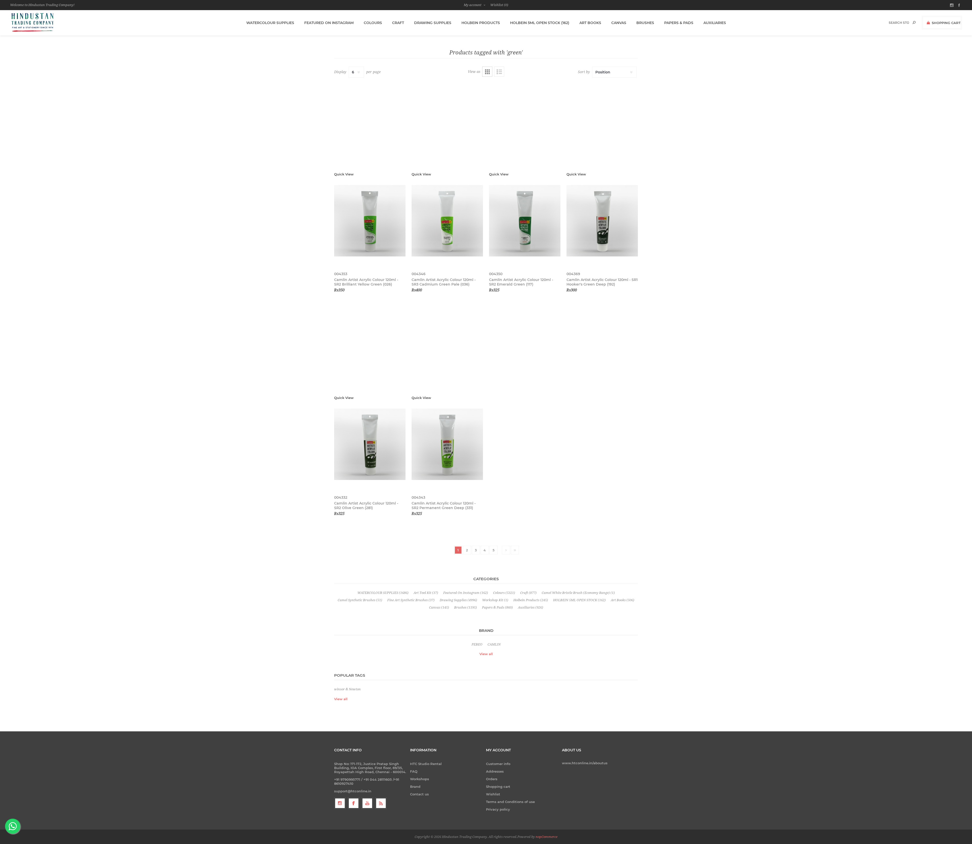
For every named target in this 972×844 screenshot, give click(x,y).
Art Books (590, 23)
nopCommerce (546, 837)
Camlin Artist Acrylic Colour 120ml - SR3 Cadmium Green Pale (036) (444, 282)
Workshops (419, 779)
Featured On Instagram (329, 23)
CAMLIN (494, 644)
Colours (373, 23)
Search (914, 22)
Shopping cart (498, 787)
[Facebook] (353, 803)
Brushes (645, 23)
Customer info (498, 764)
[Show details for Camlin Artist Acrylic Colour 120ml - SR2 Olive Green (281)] (370, 444)
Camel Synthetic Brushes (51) (360, 600)
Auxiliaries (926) (530, 607)
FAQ (413, 771)
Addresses (495, 771)
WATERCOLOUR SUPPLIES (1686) (383, 593)
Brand (415, 787)
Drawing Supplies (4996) (458, 600)
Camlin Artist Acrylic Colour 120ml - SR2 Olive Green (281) (366, 505)
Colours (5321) (504, 593)
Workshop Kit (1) (495, 600)
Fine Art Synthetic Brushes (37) (411, 600)
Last (515, 550)
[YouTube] (367, 803)
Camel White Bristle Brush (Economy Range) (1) (578, 593)
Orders (491, 779)
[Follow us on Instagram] (340, 803)
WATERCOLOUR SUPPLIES (270, 23)
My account (472, 5)
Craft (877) (528, 593)
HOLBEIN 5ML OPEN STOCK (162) (539, 23)
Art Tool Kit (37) (426, 593)
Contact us (419, 794)
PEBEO (477, 644)
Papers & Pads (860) (497, 607)
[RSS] (381, 803)
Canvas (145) (439, 607)
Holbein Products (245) (530, 600)
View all (486, 654)
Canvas (618, 23)
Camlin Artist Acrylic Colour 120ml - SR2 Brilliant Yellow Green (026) (366, 282)
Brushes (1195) (465, 607)
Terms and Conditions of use (510, 802)
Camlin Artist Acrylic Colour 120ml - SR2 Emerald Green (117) (521, 282)
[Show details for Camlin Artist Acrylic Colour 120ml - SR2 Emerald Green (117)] (524, 221)
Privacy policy (498, 809)
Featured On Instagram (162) (465, 593)
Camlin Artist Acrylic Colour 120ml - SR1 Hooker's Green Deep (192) (602, 282)
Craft (398, 23)
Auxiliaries (714, 23)
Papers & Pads (678, 23)
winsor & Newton (347, 689)
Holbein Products (480, 23)
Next (506, 550)
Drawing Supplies (432, 23)
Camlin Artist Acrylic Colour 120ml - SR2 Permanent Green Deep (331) (444, 505)
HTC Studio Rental (426, 764)
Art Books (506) (622, 600)
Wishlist (493, 794)
